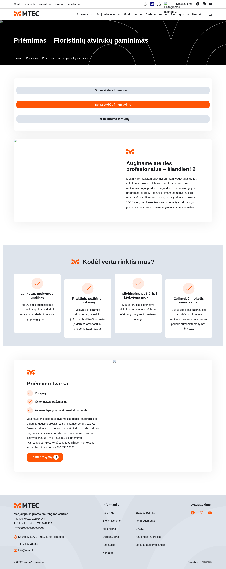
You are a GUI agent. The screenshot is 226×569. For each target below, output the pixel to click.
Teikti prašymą (41, 457)
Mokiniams (109, 528)
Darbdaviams (111, 536)
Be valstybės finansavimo (113, 104)
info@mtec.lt (26, 550)
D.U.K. (140, 528)
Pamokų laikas (45, 4)
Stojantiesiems (112, 520)
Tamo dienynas (74, 4)
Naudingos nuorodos (148, 536)
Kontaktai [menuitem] (198, 14)
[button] (210, 14)
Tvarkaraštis (29, 4)
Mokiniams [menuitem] (130, 14)
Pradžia (18, 58)
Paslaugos (109, 544)
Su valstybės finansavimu (113, 90)
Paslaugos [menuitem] (177, 14)
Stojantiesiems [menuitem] (106, 14)
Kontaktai (108, 552)
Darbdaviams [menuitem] (154, 14)
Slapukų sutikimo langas (151, 544)
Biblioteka (59, 4)
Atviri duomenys (146, 520)
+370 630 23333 (28, 543)
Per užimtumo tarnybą (113, 119)
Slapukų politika (145, 512)
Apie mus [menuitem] (83, 14)
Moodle (17, 4)
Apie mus (108, 512)
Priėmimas (32, 58)
